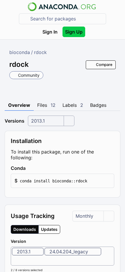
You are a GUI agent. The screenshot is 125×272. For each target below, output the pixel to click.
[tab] (19, 105)
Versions (14, 121)
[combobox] (66, 19)
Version (18, 241)
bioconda (19, 52)
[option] (28, 251)
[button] (62, 181)
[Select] (69, 121)
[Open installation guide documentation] (30, 168)
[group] (35, 229)
